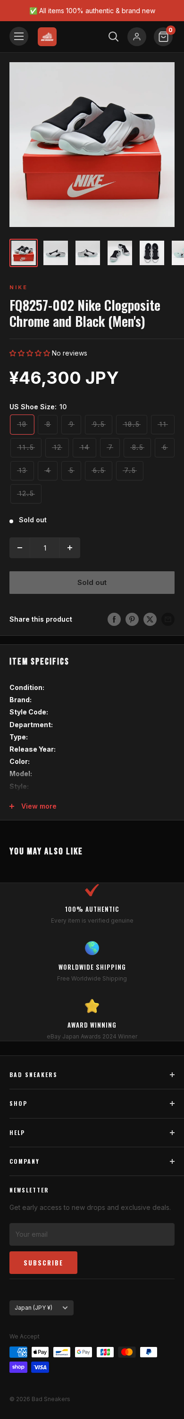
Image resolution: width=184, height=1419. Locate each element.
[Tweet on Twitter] (150, 619)
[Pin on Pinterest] (132, 619)
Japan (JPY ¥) (33, 1307)
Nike (18, 287)
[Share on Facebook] (114, 619)
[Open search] (114, 37)
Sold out (92, 582)
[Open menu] (18, 36)
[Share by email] (168, 619)
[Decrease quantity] (20, 548)
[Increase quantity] (70, 548)
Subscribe (43, 1262)
